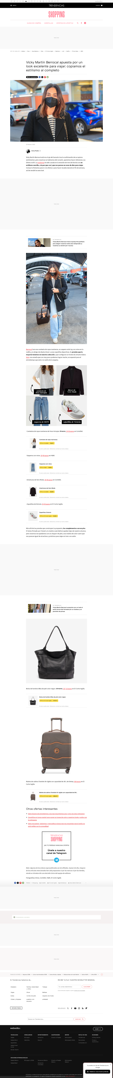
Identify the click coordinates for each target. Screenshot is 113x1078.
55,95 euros (46, 504)
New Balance (35, 51)
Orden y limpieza (16, 999)
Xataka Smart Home (14, 1046)
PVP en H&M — (46, 467)
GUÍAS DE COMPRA (34, 23)
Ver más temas (16, 1008)
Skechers (57, 51)
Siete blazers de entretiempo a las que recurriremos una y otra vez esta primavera (56, 814)
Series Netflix (85, 974)
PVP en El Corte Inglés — (48, 516)
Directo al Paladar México (56, 1061)
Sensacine (40, 1037)
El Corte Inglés (49, 51)
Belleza (44, 992)
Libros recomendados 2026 (40, 974)
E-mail (48, 77)
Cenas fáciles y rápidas (55, 974)
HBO (82, 51)
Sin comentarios (33, 77)
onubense (40, 162)
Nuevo (98, 5)
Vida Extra (26, 1040)
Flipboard (45, 77)
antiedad (45, 999)
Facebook (81, 23)
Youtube (75, 1008)
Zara (28, 51)
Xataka (12, 1037)
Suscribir (87, 986)
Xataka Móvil (14, 1040)
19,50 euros (70, 431)
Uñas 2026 (94, 974)
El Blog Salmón (96, 1037)
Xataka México (14, 1060)
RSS (82, 1008)
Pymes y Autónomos (95, 1040)
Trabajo (44, 987)
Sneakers (13, 987)
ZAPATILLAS (48, 23)
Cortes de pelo (31, 996)
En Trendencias (57, 239)
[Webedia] (15, 1028)
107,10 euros (67, 689)
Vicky (28, 357)
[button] (36, 151)
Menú (14, 5)
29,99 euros (45, 455)
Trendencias (56, 5)
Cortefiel (43, 883)
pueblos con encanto (30, 1000)
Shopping (56, 14)
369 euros (77, 781)
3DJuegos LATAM (29, 1060)
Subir (97, 1029)
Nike (42, 51)
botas (12, 996)
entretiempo (63, 883)
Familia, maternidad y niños (33, 988)
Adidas (23, 51)
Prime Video (75, 51)
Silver (28, 992)
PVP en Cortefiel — (47, 443)
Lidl (63, 51)
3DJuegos (27, 1037)
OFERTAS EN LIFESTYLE (64, 23)
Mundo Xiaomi (15, 1049)
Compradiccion (83, 1042)
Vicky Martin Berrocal (75, 883)
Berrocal (29, 349)
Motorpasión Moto (70, 1040)
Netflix (68, 51)
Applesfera (14, 1042)
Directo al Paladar (56, 1037)
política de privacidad (79, 990)
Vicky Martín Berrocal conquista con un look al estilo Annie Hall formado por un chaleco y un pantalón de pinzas (68, 609)
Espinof (40, 1040)
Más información (70, 1076)
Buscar (78, 1019)
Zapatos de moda (48, 996)
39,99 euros (48, 480)
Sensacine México (43, 1060)
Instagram (79, 1008)
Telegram (85, 23)
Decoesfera (82, 1040)
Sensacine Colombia (40, 1063)
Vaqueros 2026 (27, 974)
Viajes (12, 992)
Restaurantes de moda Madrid (71, 974)
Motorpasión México (68, 1061)
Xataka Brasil (14, 1063)
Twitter (78, 23)
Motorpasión (68, 1037)
